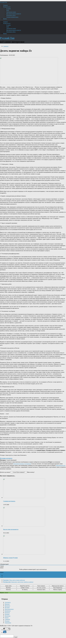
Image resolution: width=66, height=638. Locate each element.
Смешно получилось (9, 501)
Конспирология (9, 609)
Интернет (7, 606)
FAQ (7, 10)
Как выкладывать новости (13, 13)
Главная (5, 5)
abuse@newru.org (60, 465)
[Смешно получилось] (24, 497)
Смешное (5, 46)
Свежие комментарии (12, 17)
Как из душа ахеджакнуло (10, 529)
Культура (7, 612)
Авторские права (11, 12)
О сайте (8, 8)
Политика (7, 616)
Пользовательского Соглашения (22, 463)
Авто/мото (8, 602)
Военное (7, 604)
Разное (7, 617)
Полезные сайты (11, 15)
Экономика (8, 622)
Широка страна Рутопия (10, 558)
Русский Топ (3, 2)
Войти (5, 18)
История (7, 607)
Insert (15, 637)
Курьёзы (7, 614)
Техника (7, 621)
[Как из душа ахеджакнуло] (24, 526)
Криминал (8, 611)
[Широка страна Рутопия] (24, 554)
